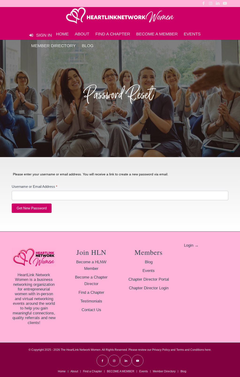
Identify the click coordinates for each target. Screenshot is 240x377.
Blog (149, 262)
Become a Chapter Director (91, 280)
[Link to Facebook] (203, 3)
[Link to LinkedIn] (217, 3)
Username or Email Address (34, 186)
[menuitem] (62, 34)
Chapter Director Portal (148, 279)
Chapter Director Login (149, 288)
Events (148, 270)
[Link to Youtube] (224, 3)
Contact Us (91, 310)
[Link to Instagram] (210, 3)
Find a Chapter (91, 292)
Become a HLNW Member (91, 265)
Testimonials (91, 301)
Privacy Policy (161, 349)
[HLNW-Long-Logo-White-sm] (120, 17)
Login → (191, 245)
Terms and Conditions (190, 349)
